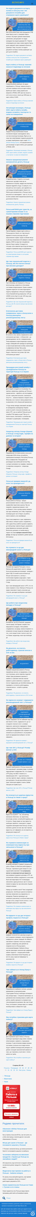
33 (14, 1070)
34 (17, 1070)
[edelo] (11, 1102)
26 (23, 1068)
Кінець (29, 1070)
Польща (7, 1076)
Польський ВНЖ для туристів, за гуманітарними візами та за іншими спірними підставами (19, 212)
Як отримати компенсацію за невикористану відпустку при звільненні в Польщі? (17, 845)
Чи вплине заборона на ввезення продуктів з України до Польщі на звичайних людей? (16, 1157)
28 (28, 1068)
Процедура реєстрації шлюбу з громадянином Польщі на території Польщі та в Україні (18, 370)
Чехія (6, 1081)
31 (8, 1070)
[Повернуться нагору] (32, 1213)
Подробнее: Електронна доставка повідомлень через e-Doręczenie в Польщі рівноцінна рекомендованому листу (18, 360)
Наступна (22, 1070)
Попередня (14, 1068)
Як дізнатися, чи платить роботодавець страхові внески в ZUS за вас (19, 650)
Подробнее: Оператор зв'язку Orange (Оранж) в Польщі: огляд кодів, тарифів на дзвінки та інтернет (19, 474)
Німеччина (8, 1079)
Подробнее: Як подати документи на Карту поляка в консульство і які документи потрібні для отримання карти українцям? (19, 57)
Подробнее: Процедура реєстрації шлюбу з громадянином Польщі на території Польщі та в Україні (19, 424)
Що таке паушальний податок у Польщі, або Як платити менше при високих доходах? (18, 264)
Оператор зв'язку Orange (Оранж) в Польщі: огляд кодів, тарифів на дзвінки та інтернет (19, 434)
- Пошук (8, 1198)
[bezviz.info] (18, 2)
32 (11, 1070)
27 (25, 1068)
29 (31, 1068)
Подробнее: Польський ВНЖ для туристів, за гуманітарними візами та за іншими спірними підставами (19, 254)
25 (20, 1068)
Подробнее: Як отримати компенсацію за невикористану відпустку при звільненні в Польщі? (18, 908)
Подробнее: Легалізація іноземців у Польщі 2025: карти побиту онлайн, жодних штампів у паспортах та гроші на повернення (19, 153)
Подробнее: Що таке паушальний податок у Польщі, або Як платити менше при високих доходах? (19, 304)
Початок (6, 1068)
